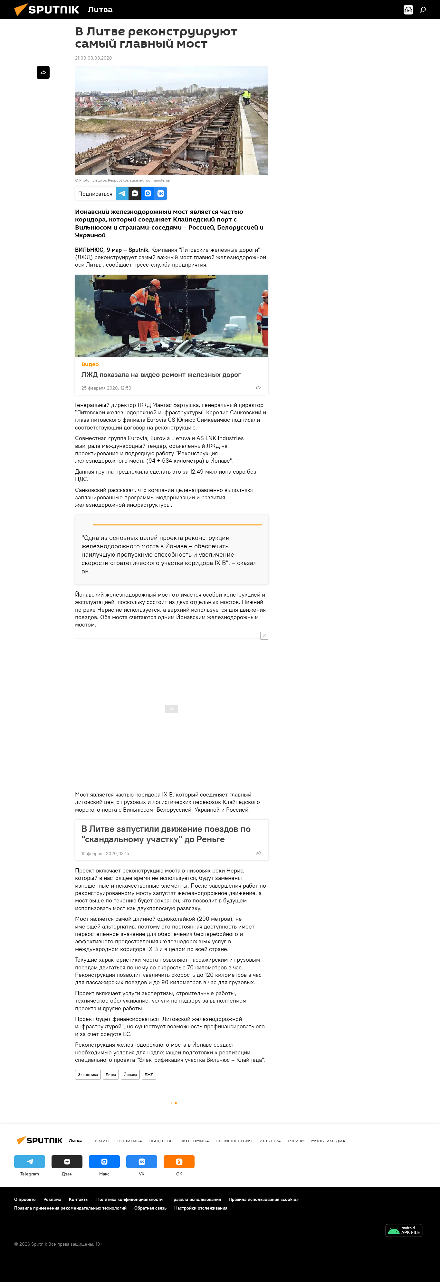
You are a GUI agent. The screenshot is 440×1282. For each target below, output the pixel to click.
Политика (129, 1141)
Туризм (296, 1141)
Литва (111, 1074)
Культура (269, 1141)
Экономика (88, 1074)
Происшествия (233, 1141)
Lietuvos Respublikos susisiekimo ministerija (131, 180)
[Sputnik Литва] (49, 18)
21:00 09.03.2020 (93, 58)
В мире (103, 1141)
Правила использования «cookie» (264, 1199)
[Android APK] (404, 1231)
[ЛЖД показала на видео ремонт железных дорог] (171, 316)
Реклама (52, 1199)
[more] (258, 387)
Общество (161, 1141)
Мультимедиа (328, 1141)
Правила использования (195, 1199)
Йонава (130, 1074)
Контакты (79, 1199)
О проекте (25, 1199)
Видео (90, 364)
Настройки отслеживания (200, 1208)
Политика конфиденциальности (129, 1199)
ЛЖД (149, 1074)
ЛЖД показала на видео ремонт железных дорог (161, 374)
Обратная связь (150, 1208)
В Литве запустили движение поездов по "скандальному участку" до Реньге (166, 834)
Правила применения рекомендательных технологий (70, 1208)
